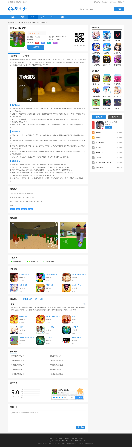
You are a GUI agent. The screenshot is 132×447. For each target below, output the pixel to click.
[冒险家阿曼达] (66, 288)
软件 (42, 17)
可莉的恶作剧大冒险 (79, 274)
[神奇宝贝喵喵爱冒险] (40, 319)
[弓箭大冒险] (40, 288)
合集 (62, 17)
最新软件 (105, 2)
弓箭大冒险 (50, 285)
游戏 (27, 22)
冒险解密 (33, 22)
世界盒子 (75, 327)
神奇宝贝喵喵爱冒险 (53, 316)
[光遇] (66, 319)
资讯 (52, 17)
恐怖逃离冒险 (24, 274)
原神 (21, 327)
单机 (32, 17)
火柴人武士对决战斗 (26, 338)
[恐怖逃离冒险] (14, 277)
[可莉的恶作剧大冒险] (66, 277)
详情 (108, 127)
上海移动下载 (50, 261)
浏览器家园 (21, 22)
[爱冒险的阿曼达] (40, 277)
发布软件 (66, 438)
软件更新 (121, 2)
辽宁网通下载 (34, 261)
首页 (13, 17)
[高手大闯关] (40, 340)
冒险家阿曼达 (76, 285)
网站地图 (74, 438)
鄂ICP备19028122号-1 (78, 441)
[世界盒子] (66, 330)
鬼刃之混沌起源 (111, 122)
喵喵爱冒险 (23, 316)
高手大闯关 (50, 338)
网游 (23, 17)
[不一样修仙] (40, 330)
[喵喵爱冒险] (14, 319)
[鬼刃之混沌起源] (100, 125)
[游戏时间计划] (66, 340)
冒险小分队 (23, 285)
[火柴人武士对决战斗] (14, 340)
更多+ (84, 304)
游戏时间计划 (76, 338)
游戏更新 (113, 2)
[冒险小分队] (14, 288)
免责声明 (59, 438)
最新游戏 (97, 2)
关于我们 (51, 438)
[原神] (14, 330)
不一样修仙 (50, 327)
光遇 (73, 316)
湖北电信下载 (17, 261)
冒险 (12, 304)
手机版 (81, 438)
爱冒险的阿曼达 (51, 274)
